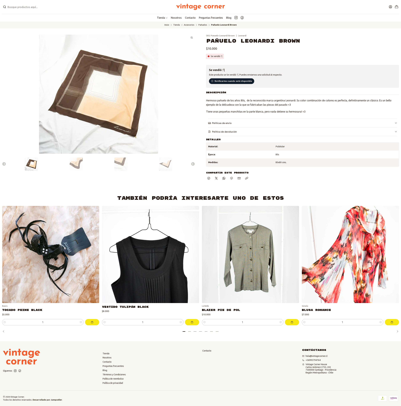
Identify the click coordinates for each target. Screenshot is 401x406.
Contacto (107, 362)
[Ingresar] (390, 7)
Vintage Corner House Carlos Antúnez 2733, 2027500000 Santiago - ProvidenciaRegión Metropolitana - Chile (321, 368)
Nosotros (107, 357)
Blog (105, 370)
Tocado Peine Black (22, 310)
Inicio (166, 25)
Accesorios (189, 25)
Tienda (176, 25)
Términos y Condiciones (114, 374)
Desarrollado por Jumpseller (47, 400)
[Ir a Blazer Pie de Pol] (250, 254)
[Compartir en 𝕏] (216, 178)
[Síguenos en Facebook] (242, 18)
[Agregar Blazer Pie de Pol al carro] (292, 322)
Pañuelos (202, 25)
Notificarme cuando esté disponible (233, 81)
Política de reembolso (113, 378)
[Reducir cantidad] (4, 322)
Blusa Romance (316, 310)
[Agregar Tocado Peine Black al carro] (92, 322)
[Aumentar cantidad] (80, 322)
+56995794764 (313, 360)
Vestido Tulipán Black (125, 307)
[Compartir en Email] (239, 178)
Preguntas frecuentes (113, 366)
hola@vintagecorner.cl (317, 356)
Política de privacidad (113, 383)
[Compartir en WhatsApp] (224, 178)
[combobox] (67, 7)
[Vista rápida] (94, 258)
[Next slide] (192, 164)
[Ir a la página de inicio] (200, 7)
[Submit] (4, 7)
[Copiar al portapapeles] (246, 178)
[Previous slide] (4, 164)
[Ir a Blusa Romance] (350, 254)
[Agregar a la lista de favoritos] (94, 250)
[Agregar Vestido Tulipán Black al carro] (192, 322)
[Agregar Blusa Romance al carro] (392, 322)
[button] (162, 18)
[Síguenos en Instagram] (236, 18)
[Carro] (396, 7)
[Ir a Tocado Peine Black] (50, 254)
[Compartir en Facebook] (208, 178)
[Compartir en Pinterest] (231, 178)
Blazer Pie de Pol (221, 310)
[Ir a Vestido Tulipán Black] (150, 254)
